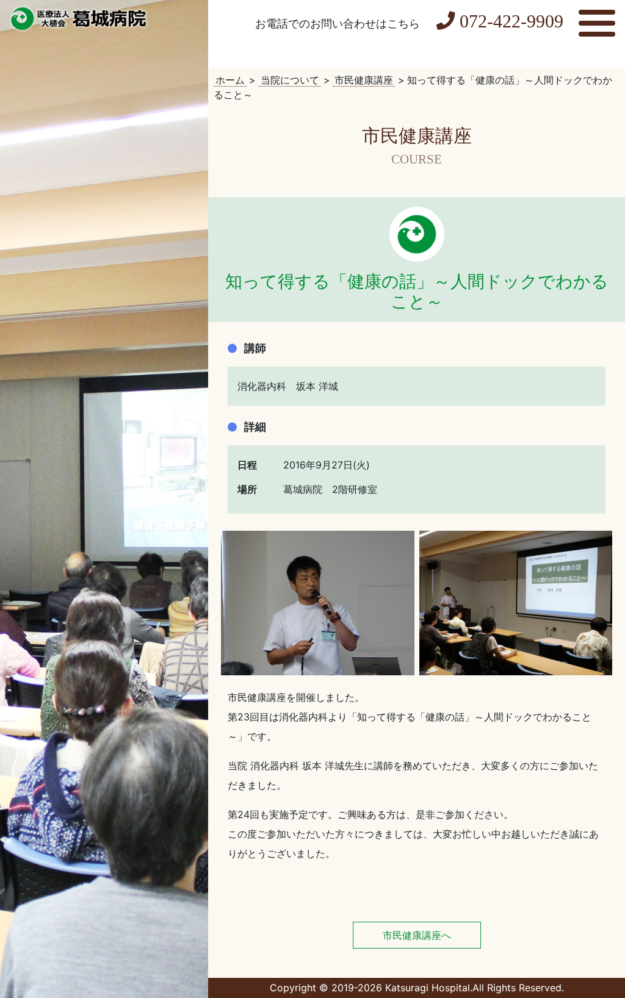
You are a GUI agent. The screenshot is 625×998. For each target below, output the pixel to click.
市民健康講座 (363, 80)
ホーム (230, 80)
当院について (290, 80)
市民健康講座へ (417, 935)
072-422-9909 (511, 21)
